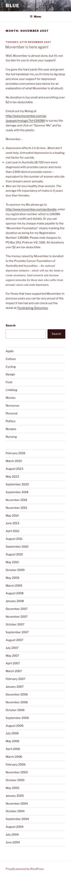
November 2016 (16, 500)
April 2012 (12, 531)
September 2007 (17, 632)
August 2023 (14, 468)
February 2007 (15, 679)
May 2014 (12, 515)
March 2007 (14, 671)
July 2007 (12, 648)
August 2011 (14, 539)
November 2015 (16, 508)
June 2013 (12, 523)
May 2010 (12, 562)
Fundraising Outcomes (33, 308)
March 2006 (14, 756)
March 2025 (14, 461)
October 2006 (15, 710)
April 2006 (13, 749)
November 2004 (17, 803)
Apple (10, 351)
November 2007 (17, 616)
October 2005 (15, 780)
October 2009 (15, 570)
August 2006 (14, 725)
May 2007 (12, 655)
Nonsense (12, 405)
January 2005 (15, 795)
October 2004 (15, 811)
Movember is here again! (26, 47)
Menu (37, 16)
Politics (11, 421)
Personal (11, 413)
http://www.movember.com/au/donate (31, 209)
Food (9, 382)
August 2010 (14, 554)
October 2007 (15, 624)
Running (11, 437)
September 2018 (17, 492)
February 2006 (16, 764)
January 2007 (15, 686)
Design (10, 374)
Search (11, 325)
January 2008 (15, 601)
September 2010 (17, 546)
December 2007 (17, 609)
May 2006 (12, 741)
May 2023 (12, 476)
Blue (13, 5)
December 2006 (17, 694)
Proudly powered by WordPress (25, 868)
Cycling (11, 366)
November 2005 (17, 772)
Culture (11, 359)
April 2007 (13, 663)
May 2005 (12, 788)
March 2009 (14, 585)
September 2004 (17, 819)
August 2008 (14, 593)
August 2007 (14, 640)
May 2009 (12, 578)
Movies (11, 398)
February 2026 (15, 453)
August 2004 (14, 827)
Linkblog (11, 390)
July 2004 (12, 834)
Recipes (11, 429)
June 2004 (13, 842)
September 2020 (17, 484)
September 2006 (17, 718)
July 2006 (12, 733)
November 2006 (17, 702)
